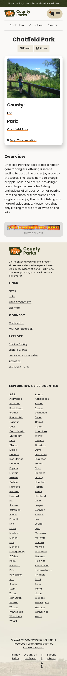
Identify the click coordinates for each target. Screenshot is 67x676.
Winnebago (16, 612)
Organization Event (30, 656)
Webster (40, 607)
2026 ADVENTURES (20, 302)
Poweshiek (15, 574)
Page (12, 561)
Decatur (14, 454)
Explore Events (18, 350)
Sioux (38, 584)
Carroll (39, 422)
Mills (11, 542)
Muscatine (41, 551)
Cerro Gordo (16, 431)
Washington (42, 602)
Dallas (13, 450)
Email (26, 48)
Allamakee (15, 399)
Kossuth (14, 519)
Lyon (37, 528)
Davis (38, 450)
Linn (11, 523)
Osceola (40, 556)
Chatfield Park (17, 129)
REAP (42, 660)
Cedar (39, 426)
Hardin (39, 486)
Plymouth (14, 565)
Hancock (14, 486)
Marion (13, 537)
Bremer (13, 412)
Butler (38, 417)
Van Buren (15, 598)
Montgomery (16, 551)
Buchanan (41, 412)
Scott (38, 579)
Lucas (12, 528)
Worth (38, 616)
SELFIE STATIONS (19, 367)
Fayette (13, 468)
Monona (14, 547)
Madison (14, 533)
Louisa (39, 523)
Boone (39, 408)
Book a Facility (18, 344)
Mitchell (39, 542)
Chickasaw (15, 436)
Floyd (38, 468)
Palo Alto (40, 561)
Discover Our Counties (23, 355)
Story (12, 588)
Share (43, 48)
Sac (11, 579)
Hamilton (40, 482)
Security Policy (51, 656)
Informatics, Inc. (33, 647)
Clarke (39, 436)
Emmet (39, 463)
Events (52, 25)
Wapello (40, 598)
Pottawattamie (43, 570)
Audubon (14, 403)
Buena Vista (16, 417)
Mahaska (40, 533)
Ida (11, 500)
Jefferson (15, 510)
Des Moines (16, 459)
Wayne (13, 607)
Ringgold (40, 574)
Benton (39, 403)
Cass (12, 426)
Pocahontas (42, 565)
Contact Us (16, 323)
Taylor (13, 593)
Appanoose (42, 399)
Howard (14, 496)
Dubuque (14, 463)
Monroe (39, 547)
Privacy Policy (15, 656)
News (12, 291)
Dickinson (40, 459)
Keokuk (39, 514)
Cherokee (41, 431)
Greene (13, 477)
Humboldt (40, 496)
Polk (11, 570)
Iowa (38, 500)
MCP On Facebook (21, 329)
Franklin (13, 473)
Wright (13, 621)
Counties (36, 25)
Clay (12, 440)
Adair (12, 394)
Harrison (14, 491)
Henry (38, 491)
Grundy (39, 477)
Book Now (17, 25)
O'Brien (13, 556)
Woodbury (15, 616)
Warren (13, 602)
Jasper (39, 505)
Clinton (13, 445)
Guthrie (13, 482)
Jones (13, 514)
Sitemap (14, 308)
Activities (15, 361)
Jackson (14, 505)
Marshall (40, 537)
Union (38, 593)
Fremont (40, 473)
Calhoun (14, 422)
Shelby (13, 584)
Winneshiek (41, 612)
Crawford (40, 445)
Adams (39, 394)
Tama (38, 588)
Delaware (41, 454)
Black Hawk (16, 408)
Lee (9, 113)
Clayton (39, 440)
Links (12, 296)
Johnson (40, 510)
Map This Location (23, 140)
